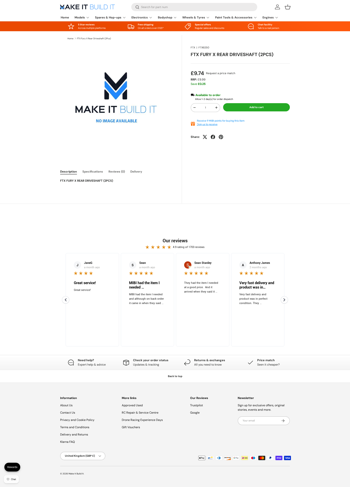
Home (65, 17)
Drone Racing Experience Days (142, 420)
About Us (66, 405)
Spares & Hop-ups (108, 17)
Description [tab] (68, 171)
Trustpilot (196, 405)
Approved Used (132, 405)
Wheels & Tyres (193, 17)
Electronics (139, 17)
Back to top (175, 376)
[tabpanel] (116, 183)
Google (195, 413)
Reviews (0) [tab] (116, 171)
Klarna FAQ (67, 442)
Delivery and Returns (74, 434)
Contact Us (67, 413)
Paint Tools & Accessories (233, 17)
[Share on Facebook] (213, 137)
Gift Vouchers (131, 427)
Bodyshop (165, 17)
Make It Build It (76, 473)
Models (80, 17)
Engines (268, 17)
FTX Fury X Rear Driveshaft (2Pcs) (94, 38)
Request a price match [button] (220, 73)
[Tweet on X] (205, 137)
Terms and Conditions (74, 427)
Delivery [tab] (136, 171)
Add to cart (256, 107)
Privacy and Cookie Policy (77, 420)
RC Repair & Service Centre (140, 413)
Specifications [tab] (92, 171)
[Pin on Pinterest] (221, 137)
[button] (288, 7)
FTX (193, 47)
